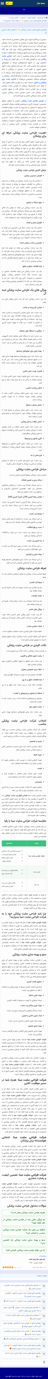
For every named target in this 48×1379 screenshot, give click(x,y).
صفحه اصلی (32, 17)
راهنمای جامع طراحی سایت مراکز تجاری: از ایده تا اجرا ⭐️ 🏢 (23, 1355)
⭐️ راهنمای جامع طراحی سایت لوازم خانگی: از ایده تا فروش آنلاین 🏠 (23, 1317)
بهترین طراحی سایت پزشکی (33, 100)
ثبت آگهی (9, 3)
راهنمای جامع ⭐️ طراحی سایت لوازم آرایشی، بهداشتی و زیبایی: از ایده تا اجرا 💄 (22, 1333)
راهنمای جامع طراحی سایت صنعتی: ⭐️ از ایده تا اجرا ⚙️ (22, 1301)
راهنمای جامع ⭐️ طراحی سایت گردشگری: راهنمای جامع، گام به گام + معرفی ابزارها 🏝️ (22, 1325)
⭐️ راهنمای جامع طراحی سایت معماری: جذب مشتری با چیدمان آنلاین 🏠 (22, 1287)
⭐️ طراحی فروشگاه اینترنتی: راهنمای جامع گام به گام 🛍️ (22, 1339)
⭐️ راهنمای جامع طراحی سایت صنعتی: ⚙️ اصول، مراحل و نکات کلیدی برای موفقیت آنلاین (22, 1309)
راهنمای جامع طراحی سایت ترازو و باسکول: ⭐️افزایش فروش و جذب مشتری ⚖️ (23, 1295)
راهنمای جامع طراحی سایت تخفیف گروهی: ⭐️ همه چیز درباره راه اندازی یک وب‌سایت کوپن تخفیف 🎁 (22, 1347)
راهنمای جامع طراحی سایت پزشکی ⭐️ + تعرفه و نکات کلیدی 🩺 (25, 20)
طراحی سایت (13, 17)
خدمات (23, 17)
